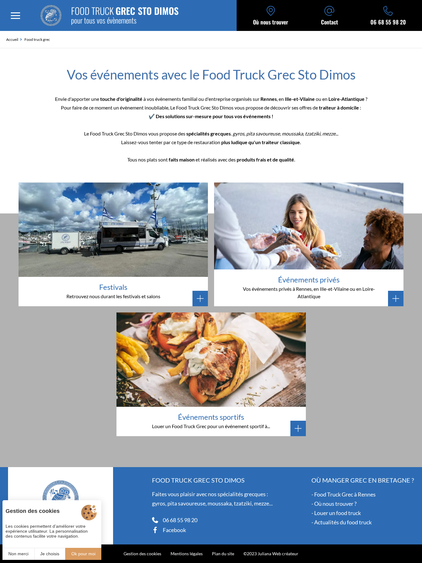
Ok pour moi (83, 553)
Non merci (18, 553)
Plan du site (223, 553)
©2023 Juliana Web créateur (270, 553)
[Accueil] (51, 15)
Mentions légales (187, 553)
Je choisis (49, 553)
